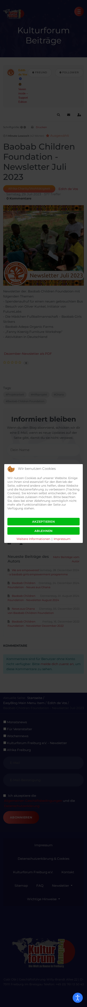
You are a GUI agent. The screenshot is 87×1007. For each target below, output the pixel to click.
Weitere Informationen (33, 539)
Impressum (62, 539)
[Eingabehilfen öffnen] (78, 998)
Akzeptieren (43, 522)
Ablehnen (43, 531)
